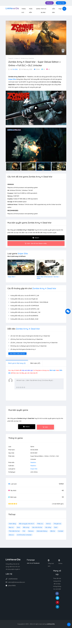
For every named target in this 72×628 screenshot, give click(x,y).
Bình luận (35, 363)
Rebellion (33, 462)
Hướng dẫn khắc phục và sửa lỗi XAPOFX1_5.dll (24, 309)
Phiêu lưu (40, 523)
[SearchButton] (64, 9)
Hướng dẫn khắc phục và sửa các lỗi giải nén (24, 299)
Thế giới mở (57, 523)
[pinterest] (57, 602)
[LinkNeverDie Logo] (12, 8)
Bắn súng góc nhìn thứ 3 (26, 523)
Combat (60, 531)
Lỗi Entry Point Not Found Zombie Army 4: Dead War (26, 339)
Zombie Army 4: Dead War (27, 58)
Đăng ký (49, 3)
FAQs (60, 9)
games (17, 58)
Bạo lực (11, 527)
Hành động (12, 523)
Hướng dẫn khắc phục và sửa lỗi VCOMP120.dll (24, 305)
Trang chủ (10, 58)
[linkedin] (57, 607)
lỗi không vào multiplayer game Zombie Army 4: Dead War (28, 346)
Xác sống (48, 527)
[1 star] (17, 387)
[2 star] (19, 387)
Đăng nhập (61, 3)
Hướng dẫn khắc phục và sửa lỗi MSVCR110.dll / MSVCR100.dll (29, 302)
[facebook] (57, 593)
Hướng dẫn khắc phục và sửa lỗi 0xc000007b (24, 315)
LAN (31, 472)
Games (38, 9)
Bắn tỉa (52, 531)
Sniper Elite (23, 253)
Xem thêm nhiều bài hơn (17, 353)
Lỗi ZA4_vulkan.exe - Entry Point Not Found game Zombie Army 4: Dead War (34, 342)
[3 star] (20, 387)
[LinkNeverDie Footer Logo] (13, 559)
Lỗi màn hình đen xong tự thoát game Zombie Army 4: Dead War (30, 336)
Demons (30, 531)
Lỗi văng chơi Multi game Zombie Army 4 (23, 349)
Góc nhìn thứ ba (37, 527)
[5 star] (24, 387)
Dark (55, 527)
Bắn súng (26, 527)
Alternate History (42, 531)
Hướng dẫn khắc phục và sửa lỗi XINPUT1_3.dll (24, 295)
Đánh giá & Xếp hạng (17, 363)
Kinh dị (48, 523)
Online (35, 472)
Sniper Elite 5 (11, 276)
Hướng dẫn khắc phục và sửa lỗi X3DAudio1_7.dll (25, 312)
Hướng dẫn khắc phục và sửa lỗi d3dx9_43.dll (24, 319)
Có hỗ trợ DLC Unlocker (24, 535)
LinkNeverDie (51, 624)
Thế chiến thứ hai (14, 531)
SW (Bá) (15, 69)
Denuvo (11, 535)
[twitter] (57, 598)
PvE (24, 531)
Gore (18, 527)
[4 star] (22, 387)
